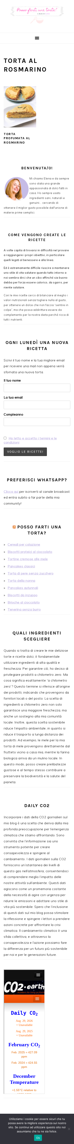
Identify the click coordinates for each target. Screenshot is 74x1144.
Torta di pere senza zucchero (30, 573)
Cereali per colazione (24, 544)
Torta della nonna (21, 580)
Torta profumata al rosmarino (17, 138)
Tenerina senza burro (24, 609)
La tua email (13, 397)
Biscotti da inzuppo (23, 595)
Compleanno (13, 414)
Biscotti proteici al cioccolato (30, 552)
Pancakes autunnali (23, 588)
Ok (38, 1137)
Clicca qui (11, 491)
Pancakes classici (21, 566)
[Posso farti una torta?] (37, 28)
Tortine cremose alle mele (28, 559)
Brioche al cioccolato (24, 602)
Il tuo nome (12, 380)
